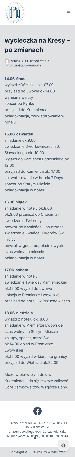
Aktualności (14, 65)
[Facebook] (37, 411)
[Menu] (68, 12)
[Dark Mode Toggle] (63, 445)
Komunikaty (32, 65)
